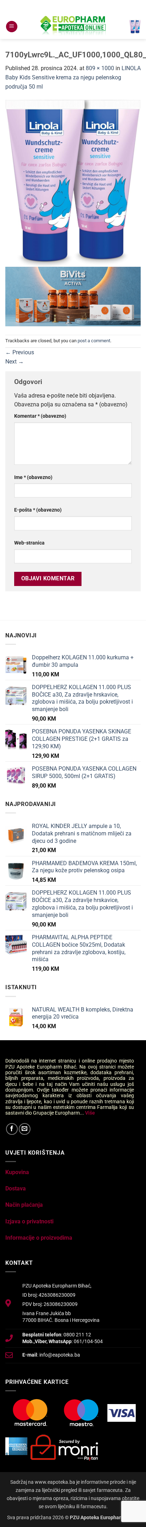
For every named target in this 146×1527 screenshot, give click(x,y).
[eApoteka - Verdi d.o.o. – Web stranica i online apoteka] (73, 26)
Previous (19, 352)
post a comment (94, 340)
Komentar (40, 416)
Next (14, 361)
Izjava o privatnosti (29, 1221)
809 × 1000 (100, 68)
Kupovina (17, 1172)
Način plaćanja (24, 1204)
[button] (11, 27)
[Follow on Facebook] (12, 1129)
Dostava (15, 1188)
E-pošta (38, 510)
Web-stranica (29, 543)
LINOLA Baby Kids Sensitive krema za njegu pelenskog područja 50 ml (73, 77)
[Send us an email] (24, 1129)
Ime (33, 477)
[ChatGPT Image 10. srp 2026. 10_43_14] (73, 296)
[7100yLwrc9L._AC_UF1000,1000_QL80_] (73, 182)
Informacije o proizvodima (38, 1237)
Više (90, 1113)
